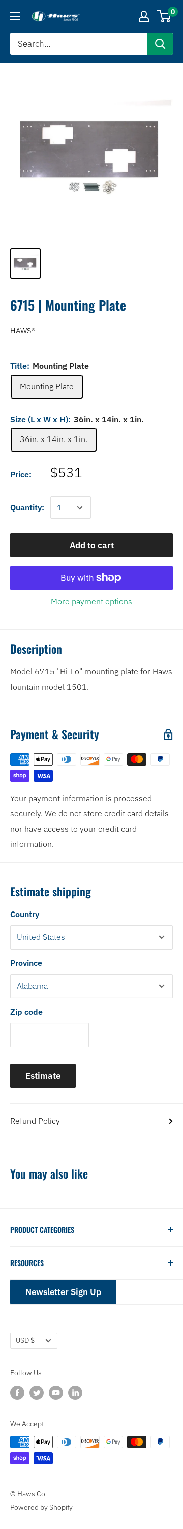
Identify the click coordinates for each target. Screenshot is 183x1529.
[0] (164, 16)
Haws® (22, 330)
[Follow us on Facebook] (17, 1392)
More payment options (91, 601)
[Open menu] (15, 16)
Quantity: (27, 507)
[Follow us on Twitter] (36, 1392)
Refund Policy (35, 1120)
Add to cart (92, 545)
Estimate (42, 1075)
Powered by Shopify (41, 1507)
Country (24, 914)
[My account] (144, 16)
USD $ (25, 1340)
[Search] (160, 44)
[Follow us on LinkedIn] (75, 1392)
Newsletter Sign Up (63, 1292)
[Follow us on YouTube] (56, 1392)
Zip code (26, 1012)
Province (26, 963)
